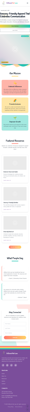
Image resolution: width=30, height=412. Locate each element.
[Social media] (3, 365)
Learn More (15, 30)
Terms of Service (18, 406)
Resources (4, 378)
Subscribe (15, 337)
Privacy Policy (10, 406)
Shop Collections (15, 26)
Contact (3, 383)
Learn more (6, 180)
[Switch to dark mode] (27, 409)
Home (3, 373)
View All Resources (15, 247)
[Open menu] (27, 3)
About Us (4, 376)
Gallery (3, 381)
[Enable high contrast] (27, 406)
